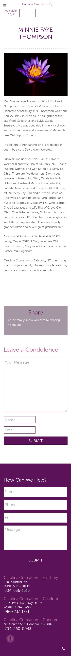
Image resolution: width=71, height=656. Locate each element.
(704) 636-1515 (17, 590)
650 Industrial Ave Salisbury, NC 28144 (17, 584)
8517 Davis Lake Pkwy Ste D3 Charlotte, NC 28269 (23, 605)
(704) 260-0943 (17, 628)
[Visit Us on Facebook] (10, 638)
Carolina (35, 4)
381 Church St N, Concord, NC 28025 (29, 624)
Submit (36, 560)
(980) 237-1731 (16, 611)
